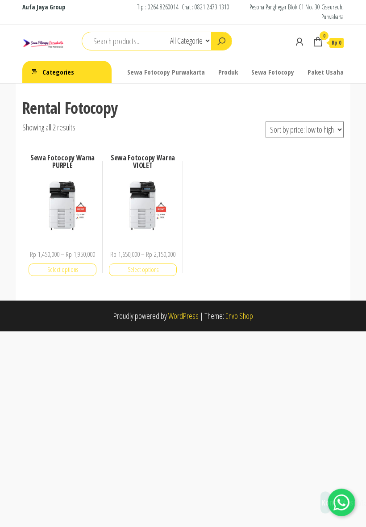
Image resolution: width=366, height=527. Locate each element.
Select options (62, 269)
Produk (228, 71)
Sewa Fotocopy (272, 71)
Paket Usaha (326, 71)
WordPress (183, 315)
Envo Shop (239, 315)
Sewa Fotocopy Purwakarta (166, 71)
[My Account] (299, 41)
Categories (58, 71)
